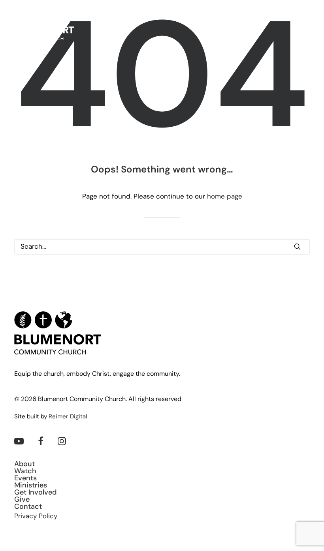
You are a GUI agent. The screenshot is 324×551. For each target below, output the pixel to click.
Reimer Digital (68, 417)
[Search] (162, 247)
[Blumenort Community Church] (44, 25)
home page (224, 196)
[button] (306, 25)
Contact (28, 507)
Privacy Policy (35, 516)
